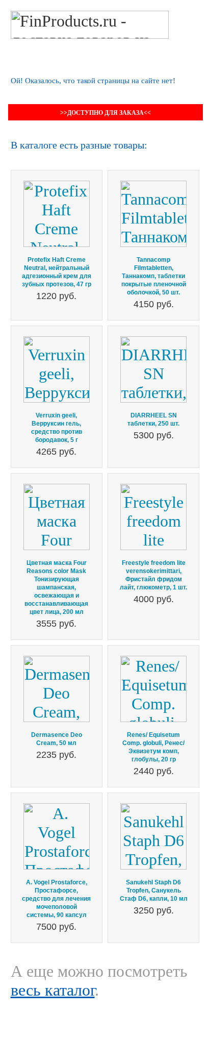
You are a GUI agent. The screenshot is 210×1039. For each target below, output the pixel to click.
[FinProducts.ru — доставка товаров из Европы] (90, 20)
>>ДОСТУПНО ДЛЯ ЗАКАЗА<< (105, 112)
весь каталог (53, 990)
